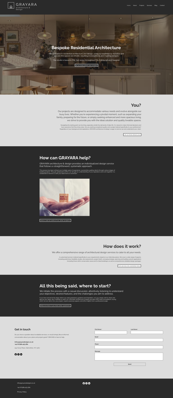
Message (97, 351)
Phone (96, 344)
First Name (98, 329)
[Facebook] (16, 354)
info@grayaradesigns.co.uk (24, 342)
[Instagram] (18, 354)
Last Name (134, 329)
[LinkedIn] (21, 354)
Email (96, 337)
